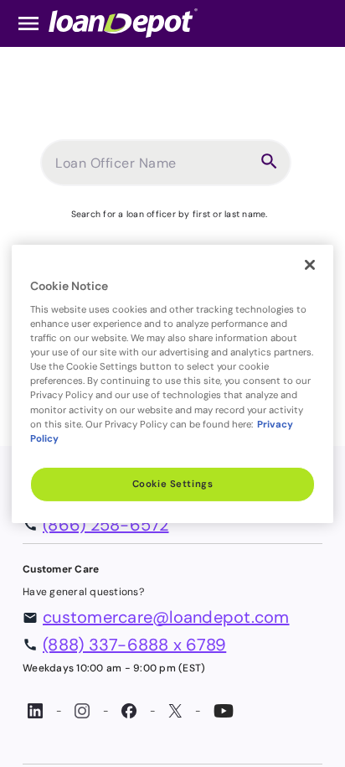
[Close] (309, 264)
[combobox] (153, 169)
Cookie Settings (173, 484)
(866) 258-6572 (106, 524)
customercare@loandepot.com (166, 617)
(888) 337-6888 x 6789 (134, 644)
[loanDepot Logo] (123, 22)
